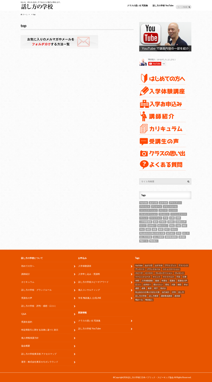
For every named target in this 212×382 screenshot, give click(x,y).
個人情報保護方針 (30, 337)
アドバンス (144, 206)
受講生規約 (26, 321)
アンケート (156, 206)
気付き (174, 229)
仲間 (178, 218)
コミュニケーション (148, 210)
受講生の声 (181, 222)
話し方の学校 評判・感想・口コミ (38, 305)
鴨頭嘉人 (154, 241)
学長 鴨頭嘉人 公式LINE (89, 298)
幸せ (142, 229)
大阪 (178, 225)
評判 (178, 233)
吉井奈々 (152, 225)
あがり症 (153, 202)
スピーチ (163, 210)
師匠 (184, 225)
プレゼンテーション (148, 214)
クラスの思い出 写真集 (137, 5)
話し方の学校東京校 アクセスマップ (38, 353)
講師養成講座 (171, 237)
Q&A (23, 314)
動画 (156, 222)
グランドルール (170, 206)
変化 (172, 225)
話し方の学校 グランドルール (36, 289)
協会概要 (25, 345)
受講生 (171, 222)
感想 (148, 229)
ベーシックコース (178, 214)
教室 (161, 229)
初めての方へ (27, 266)
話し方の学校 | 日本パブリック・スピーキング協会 (151, 377)
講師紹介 (25, 274)
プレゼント (164, 214)
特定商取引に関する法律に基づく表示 (39, 329)
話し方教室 (158, 237)
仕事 (172, 218)
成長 (154, 229)
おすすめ (163, 202)
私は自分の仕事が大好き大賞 (152, 233)
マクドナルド (155, 218)
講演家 (182, 237)
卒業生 (163, 222)
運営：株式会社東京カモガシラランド (39, 361)
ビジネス (173, 210)
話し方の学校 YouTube (163, 5)
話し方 (186, 233)
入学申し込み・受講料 (89, 274)
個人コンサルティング (89, 289)
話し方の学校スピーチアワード (93, 282)
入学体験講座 (145, 222)
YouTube (143, 202)
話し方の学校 (145, 237)
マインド (144, 218)
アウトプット (175, 202)
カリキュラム (27, 282)
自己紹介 (170, 233)
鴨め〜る (144, 241)
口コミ (143, 225)
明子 (167, 229)
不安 (165, 218)
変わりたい (162, 225)
